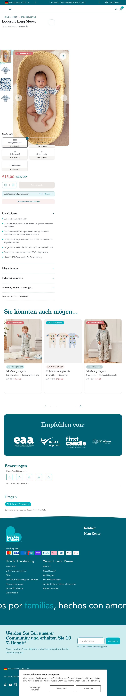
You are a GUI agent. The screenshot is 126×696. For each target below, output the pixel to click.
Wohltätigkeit (48, 575)
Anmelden (113, 640)
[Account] (116, 9)
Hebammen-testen (51, 588)
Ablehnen (88, 688)
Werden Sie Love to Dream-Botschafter (59, 584)
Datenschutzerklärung (94, 646)
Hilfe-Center (11, 566)
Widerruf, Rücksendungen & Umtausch (22, 579)
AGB (80, 646)
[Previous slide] (35, 2)
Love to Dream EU (14, 676)
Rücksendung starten (14, 584)
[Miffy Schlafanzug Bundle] (63, 341)
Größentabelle (12, 593)
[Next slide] (63, 97)
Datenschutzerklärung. (91, 680)
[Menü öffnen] (10, 9)
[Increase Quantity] (13, 185)
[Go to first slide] (99, 2)
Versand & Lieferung (14, 588)
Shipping (117, 2)
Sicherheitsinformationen (16, 571)
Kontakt (89, 528)
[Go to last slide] (18, 97)
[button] (5, 56)
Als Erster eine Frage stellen (18, 504)
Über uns (47, 566)
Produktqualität (49, 571)
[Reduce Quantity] (5, 185)
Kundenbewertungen (52, 579)
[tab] (37, 144)
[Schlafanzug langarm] (23, 341)
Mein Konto (92, 533)
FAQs (8, 575)
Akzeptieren (61, 688)
